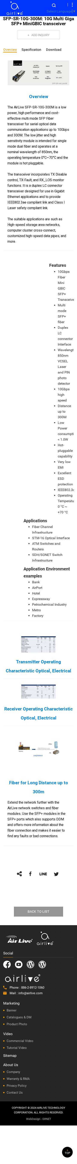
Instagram (30, 964)
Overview (10, 50)
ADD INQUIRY (40, 35)
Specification (31, 50)
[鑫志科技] (14, 8)
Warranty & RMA (18, 1079)
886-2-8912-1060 (32, 988)
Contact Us (15, 1093)
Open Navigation (72, 4)
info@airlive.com (30, 993)
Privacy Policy (17, 1086)
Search (54, 5)
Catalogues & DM (19, 1017)
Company (13, 1072)
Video (8, 1034)
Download (53, 50)
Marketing (11, 1003)
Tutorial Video (17, 1048)
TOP (67, 1153)
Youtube (18, 964)
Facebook (7, 964)
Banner (11, 1010)
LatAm (42, 964)
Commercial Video (20, 1041)
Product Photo (17, 1024)
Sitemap (10, 1055)
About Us (10, 1065)
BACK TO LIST (38, 911)
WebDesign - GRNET (38, 1119)
